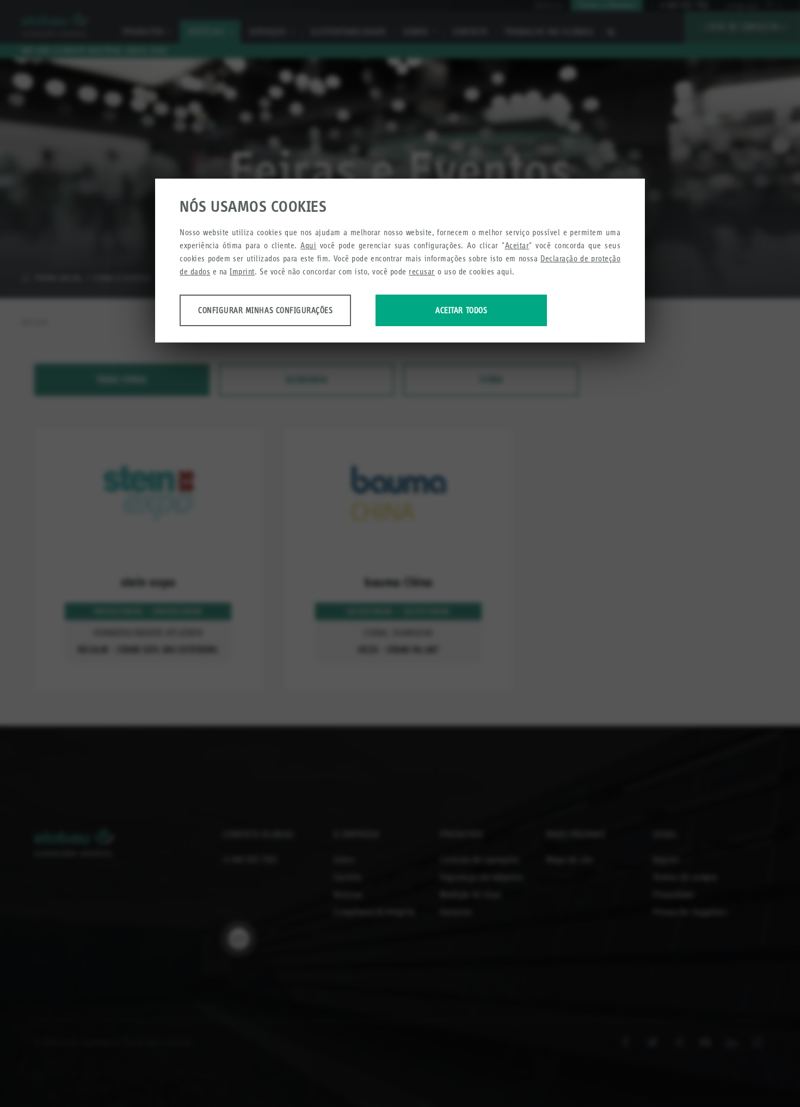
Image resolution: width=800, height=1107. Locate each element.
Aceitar (517, 245)
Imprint (242, 271)
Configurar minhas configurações (265, 310)
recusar (422, 271)
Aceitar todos (461, 310)
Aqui (308, 245)
